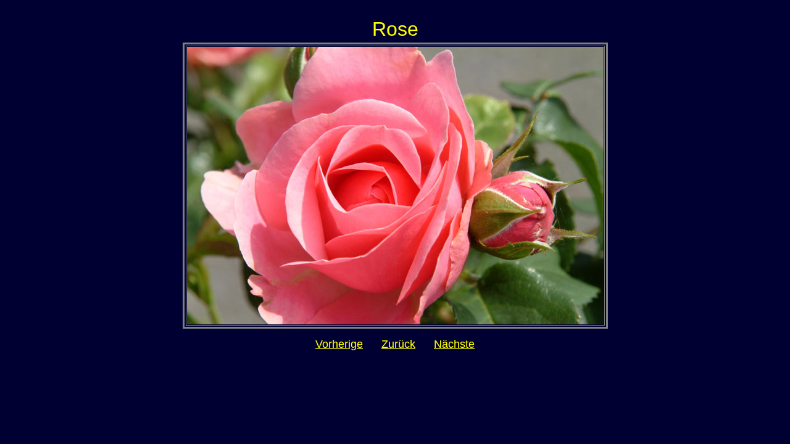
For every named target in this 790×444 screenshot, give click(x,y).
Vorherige (339, 344)
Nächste (454, 344)
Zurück (398, 344)
